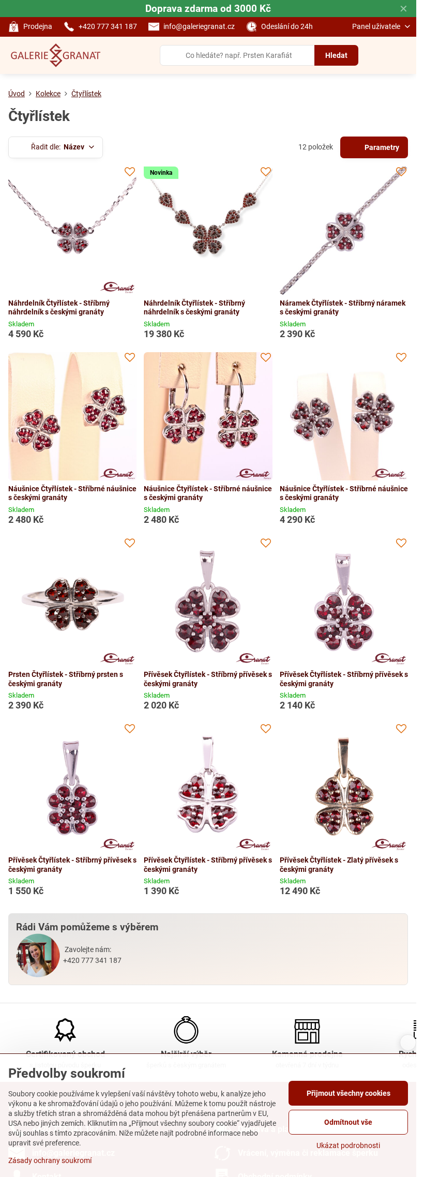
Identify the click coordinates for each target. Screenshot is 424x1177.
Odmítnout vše (348, 1122)
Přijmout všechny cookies (348, 1093)
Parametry (381, 147)
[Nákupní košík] (379, 55)
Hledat (336, 55)
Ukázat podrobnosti (348, 1145)
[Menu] (403, 55)
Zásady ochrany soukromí (50, 1160)
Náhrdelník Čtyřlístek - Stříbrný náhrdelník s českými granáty (59, 307)
